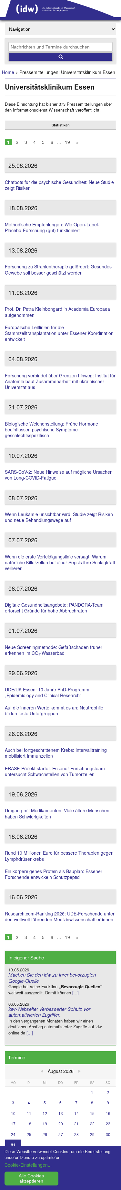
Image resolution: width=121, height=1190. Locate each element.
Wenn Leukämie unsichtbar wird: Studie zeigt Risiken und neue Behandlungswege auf (59, 517)
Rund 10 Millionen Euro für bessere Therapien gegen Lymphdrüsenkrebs (59, 855)
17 (13, 1123)
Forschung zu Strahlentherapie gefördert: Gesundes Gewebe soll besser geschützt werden (58, 269)
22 (92, 1123)
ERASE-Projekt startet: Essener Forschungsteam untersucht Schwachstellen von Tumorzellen (55, 771)
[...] (75, 993)
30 (108, 1134)
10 (13, 1113)
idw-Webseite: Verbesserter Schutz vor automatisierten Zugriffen (49, 1011)
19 (67, 142)
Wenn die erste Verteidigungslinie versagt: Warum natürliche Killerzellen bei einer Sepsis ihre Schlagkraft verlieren (60, 562)
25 (29, 1134)
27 (60, 1134)
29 (92, 1134)
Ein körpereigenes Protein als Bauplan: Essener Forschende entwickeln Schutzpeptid (53, 874)
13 (60, 1113)
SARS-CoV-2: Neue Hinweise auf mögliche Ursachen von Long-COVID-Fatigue (59, 475)
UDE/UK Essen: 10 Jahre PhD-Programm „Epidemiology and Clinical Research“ (47, 692)
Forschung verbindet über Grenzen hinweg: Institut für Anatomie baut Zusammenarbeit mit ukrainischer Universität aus (60, 381)
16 (108, 1113)
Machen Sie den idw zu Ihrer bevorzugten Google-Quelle (52, 977)
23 (108, 1123)
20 (60, 1123)
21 (76, 1123)
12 (45, 1113)
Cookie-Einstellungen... (28, 1165)
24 (13, 1134)
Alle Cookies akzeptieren (31, 1178)
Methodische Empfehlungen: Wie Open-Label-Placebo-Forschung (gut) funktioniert (52, 227)
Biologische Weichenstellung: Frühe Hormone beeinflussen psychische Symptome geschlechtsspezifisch (51, 429)
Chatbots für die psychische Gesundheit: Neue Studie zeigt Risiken (59, 185)
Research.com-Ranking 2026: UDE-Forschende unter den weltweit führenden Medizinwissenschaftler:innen (60, 916)
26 (45, 1134)
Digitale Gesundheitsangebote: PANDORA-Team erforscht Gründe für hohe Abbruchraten (54, 607)
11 (29, 1113)
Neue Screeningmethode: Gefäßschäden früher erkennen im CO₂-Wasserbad (53, 650)
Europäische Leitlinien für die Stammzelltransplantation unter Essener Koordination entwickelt (59, 333)
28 (76, 1134)
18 (29, 1123)
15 (92, 1113)
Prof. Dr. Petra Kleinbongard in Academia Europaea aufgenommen (57, 312)
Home (8, 72)
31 (13, 1144)
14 (76, 1113)
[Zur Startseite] (60, 15)
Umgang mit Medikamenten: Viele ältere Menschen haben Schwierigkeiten (57, 813)
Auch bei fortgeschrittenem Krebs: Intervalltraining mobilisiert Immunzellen (56, 753)
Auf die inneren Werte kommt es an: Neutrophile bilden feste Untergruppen (54, 710)
